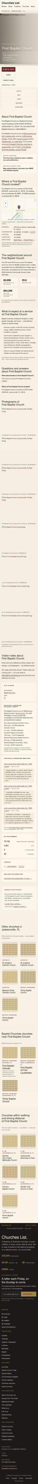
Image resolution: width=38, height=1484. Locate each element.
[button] (19, 207)
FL (24, 11)
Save (8, 75)
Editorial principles (8, 1401)
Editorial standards (8, 1436)
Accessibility (28, 1478)
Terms (7, 1478)
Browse (4, 6)
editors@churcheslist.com (11, 675)
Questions (19, 107)
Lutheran (5, 1345)
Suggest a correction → (20, 906)
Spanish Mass (7, 1373)
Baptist (4, 1352)
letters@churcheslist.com (9, 1468)
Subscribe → (28, 1294)
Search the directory (9, 1327)
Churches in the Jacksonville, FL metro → (18, 878)
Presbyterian (6, 1355)
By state (4, 1317)
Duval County (22, 139)
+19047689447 (12, 866)
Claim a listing (6, 1430)
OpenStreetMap (19, 219)
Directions (8, 80)
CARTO (33, 219)
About (33, 6)
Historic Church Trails (9, 1370)
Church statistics (7, 1380)
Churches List (6, 11)
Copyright (14, 1478)
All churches (6, 1314)
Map (19, 95)
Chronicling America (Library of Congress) (21, 827)
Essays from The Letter (10, 1398)
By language (6, 1324)
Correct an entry (7, 1433)
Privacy (21, 1478)
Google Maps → (29, 240)
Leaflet (11, 219)
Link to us (5, 1411)
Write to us (5, 1408)
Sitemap (4, 1418)
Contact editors (7, 1439)
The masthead (7, 1405)
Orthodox (5, 1339)
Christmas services (8, 1383)
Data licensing (6, 1414)
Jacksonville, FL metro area (12, 141)
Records (19, 103)
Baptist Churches (16, 11)
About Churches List (9, 1395)
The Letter (25, 6)
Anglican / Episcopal (9, 1342)
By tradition (5, 1320)
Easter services (7, 1386)
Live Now (5, 1367)
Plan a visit (8, 69)
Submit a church (7, 1426)
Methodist (5, 1348)
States (10, 6)
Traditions (17, 6)
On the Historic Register (10, 1377)
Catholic (4, 1335)
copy (13, 60)
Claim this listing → (13, 904)
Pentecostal (6, 1358)
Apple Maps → (19, 240)
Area (19, 99)
